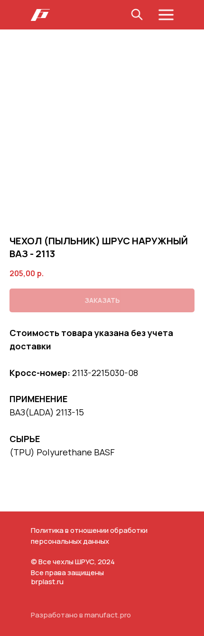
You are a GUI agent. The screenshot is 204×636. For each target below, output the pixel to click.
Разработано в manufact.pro (81, 615)
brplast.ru (47, 582)
